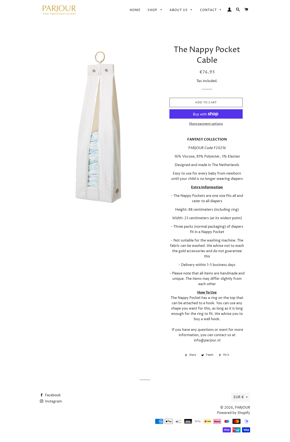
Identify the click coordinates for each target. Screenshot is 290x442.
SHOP (153, 10)
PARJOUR (242, 407)
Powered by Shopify (233, 413)
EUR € (239, 397)
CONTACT (209, 10)
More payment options (206, 124)
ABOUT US (179, 10)
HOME (135, 10)
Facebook (52, 395)
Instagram (53, 401)
